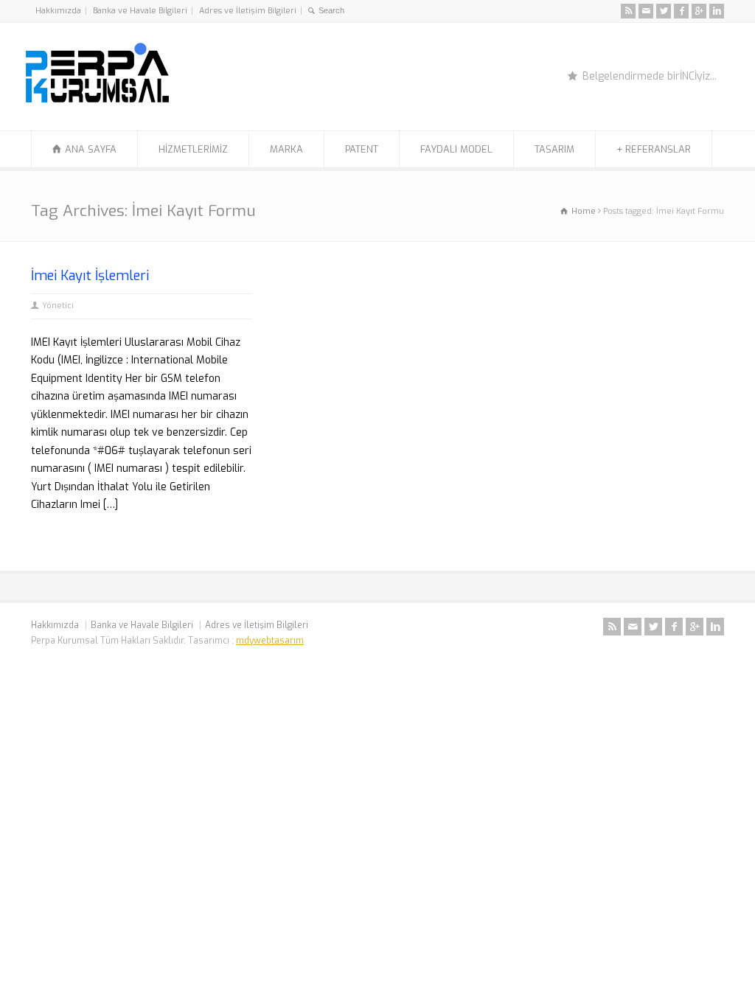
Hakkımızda (58, 10)
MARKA (286, 149)
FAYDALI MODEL (456, 149)
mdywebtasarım (270, 641)
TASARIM (554, 149)
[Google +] (699, 11)
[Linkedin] (716, 11)
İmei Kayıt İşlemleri (90, 276)
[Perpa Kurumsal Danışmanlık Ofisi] (97, 102)
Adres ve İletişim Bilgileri (247, 10)
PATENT (361, 149)
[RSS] (628, 11)
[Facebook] (681, 11)
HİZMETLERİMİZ (193, 149)
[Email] (646, 11)
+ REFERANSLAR (653, 149)
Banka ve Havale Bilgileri (140, 10)
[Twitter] (663, 11)
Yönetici (58, 305)
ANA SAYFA (90, 149)
